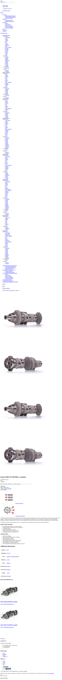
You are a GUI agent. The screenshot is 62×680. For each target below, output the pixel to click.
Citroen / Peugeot (8, 236)
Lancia (6, 44)
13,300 (8, 559)
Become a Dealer (8, 25)
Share (4, 661)
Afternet (25, 671)
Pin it (4, 664)
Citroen (6, 40)
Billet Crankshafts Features (10, 16)
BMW (6, 39)
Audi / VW (7, 217)
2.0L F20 (8, 553)
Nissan (6, 61)
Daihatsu (7, 57)
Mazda (6, 59)
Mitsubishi (7, 60)
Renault (6, 50)
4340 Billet (9, 576)
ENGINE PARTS (3, 33)
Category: (2, 488)
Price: (1, 480)
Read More (52, 673)
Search (1, 2)
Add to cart (3, 486)
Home (4, 283)
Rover (6, 51)
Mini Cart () (5, 6)
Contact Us (5, 30)
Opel (6, 223)
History (6, 23)
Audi (6, 38)
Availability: (2, 479)
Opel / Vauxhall (8, 47)
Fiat (6, 41)
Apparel (4, 31)
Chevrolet (7, 68)
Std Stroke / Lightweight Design (13, 556)
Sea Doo (7, 70)
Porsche (6, 49)
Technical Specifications (20, 516)
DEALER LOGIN (6, 10)
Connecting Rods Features (10, 15)
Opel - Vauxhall (8, 165)
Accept (48, 673)
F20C (8, 549)
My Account (5, 5)
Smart (6, 52)
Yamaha (6, 65)
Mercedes (7, 45)
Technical (5, 14)
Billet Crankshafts (6, 288)
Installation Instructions (9, 21)
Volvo (6, 53)
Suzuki (6, 63)
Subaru (6, 62)
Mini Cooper (7, 189)
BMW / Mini (7, 235)
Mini (6, 46)
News (4, 28)
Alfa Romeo (7, 37)
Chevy (6, 149)
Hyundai (7, 71)
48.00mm (8, 569)
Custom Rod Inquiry (9, 18)
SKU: (1, 487)
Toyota (6, 64)
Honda (6, 58)
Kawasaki (7, 146)
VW (6, 54)
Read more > (11, 604)
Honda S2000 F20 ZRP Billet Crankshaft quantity (10, 484)
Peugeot (6, 48)
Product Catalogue (8, 20)
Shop (4, 286)
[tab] (32, 497)
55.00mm (8, 566)
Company (5, 22)
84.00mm (8, 563)
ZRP (1, 1)
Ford (6, 42)
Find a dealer (7, 24)
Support (4, 19)
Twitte (4, 662)
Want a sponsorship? (9, 26)
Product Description (19, 503)
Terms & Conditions (9, 27)
